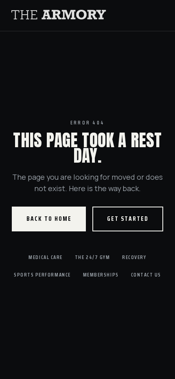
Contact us (146, 274)
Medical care (45, 257)
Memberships (101, 274)
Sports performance (42, 274)
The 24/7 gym (92, 257)
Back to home (49, 219)
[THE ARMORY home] (87, 15)
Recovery (134, 257)
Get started (128, 219)
